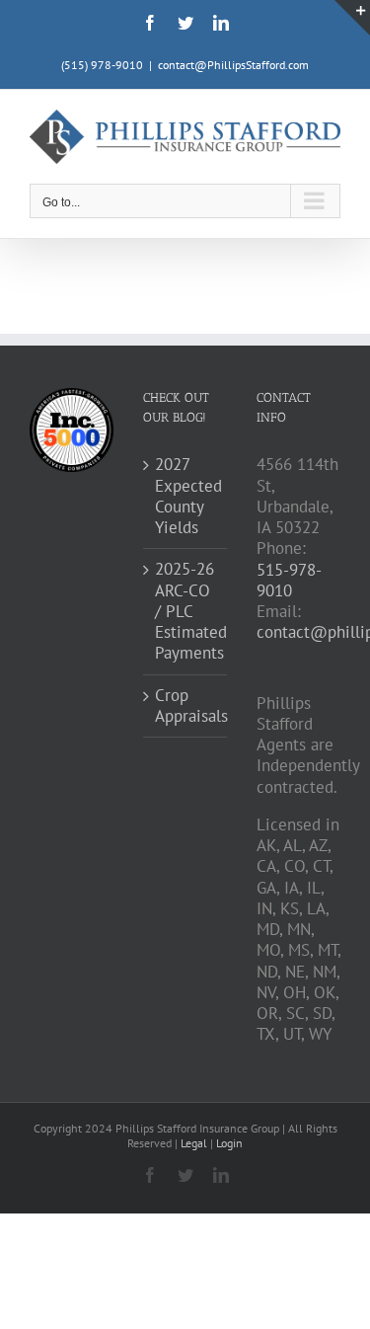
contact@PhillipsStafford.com (233, 64)
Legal (195, 1142)
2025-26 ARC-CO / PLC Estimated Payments (186, 611)
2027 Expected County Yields (186, 496)
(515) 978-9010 (102, 64)
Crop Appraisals (186, 706)
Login (229, 1142)
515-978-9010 (289, 580)
